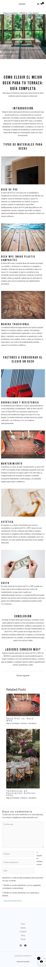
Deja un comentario (10, 13)
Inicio (23, 924)
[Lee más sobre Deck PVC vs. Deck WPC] (23, 705)
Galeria (23, 928)
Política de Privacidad (23, 961)
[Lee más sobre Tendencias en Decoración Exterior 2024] (23, 758)
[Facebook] (25, 945)
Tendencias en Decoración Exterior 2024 (21, 793)
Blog (23, 935)
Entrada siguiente (23, 675)
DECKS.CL (24, 13)
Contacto (23, 932)
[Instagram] (21, 945)
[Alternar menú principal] (5, 4)
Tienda (23, 939)
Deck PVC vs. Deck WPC (20, 719)
